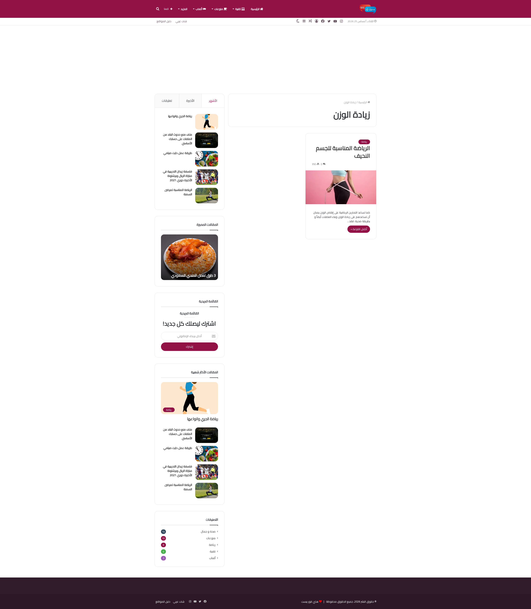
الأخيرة (190, 101)
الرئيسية (255, 8)
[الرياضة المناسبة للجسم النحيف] (341, 187)
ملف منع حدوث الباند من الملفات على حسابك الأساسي (177, 139)
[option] (189, 257)
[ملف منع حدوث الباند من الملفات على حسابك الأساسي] (206, 140)
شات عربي (181, 21)
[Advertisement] (265, 58)
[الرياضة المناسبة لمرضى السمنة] (206, 195)
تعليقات (167, 101)
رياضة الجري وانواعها (180, 116)
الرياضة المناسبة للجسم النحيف (343, 152)
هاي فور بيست (309, 601)
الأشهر (213, 101)
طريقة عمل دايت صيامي (177, 153)
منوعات (219, 8)
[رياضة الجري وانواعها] (206, 122)
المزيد (184, 8)
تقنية (238, 8)
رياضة (364, 142)
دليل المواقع (164, 21)
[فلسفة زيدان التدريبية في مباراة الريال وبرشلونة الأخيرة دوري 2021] (206, 177)
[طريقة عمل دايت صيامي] (206, 158)
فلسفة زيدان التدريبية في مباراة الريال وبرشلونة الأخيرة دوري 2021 (177, 176)
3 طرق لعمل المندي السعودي (193, 275)
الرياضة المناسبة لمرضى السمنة (178, 192)
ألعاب (199, 8)
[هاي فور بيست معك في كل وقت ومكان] (367, 9)
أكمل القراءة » (359, 229)
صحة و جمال (208, 531)
